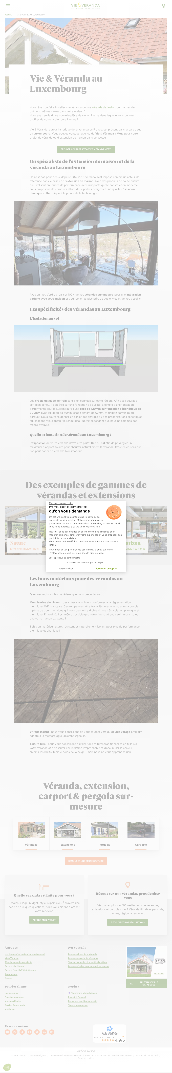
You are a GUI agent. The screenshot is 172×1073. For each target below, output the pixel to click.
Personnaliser (65, 568)
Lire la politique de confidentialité (64, 557)
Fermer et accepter (106, 568)
